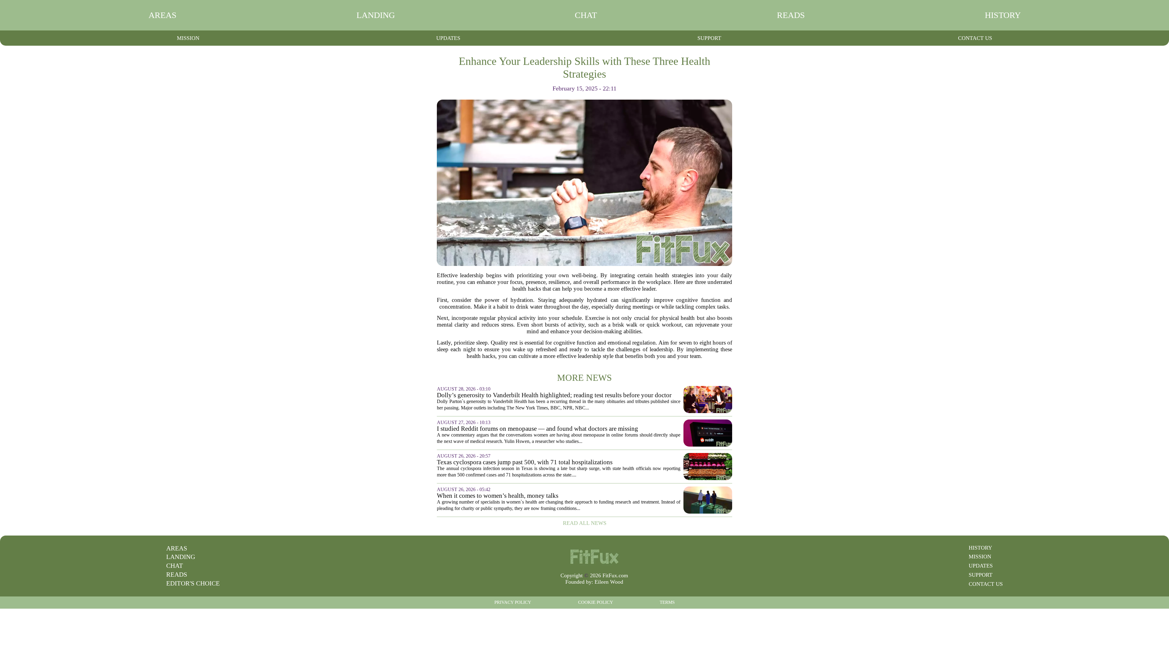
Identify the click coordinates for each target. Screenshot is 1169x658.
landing (375, 15)
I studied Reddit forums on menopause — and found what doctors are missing (537, 429)
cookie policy (595, 602)
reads (791, 15)
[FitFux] (594, 556)
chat (586, 15)
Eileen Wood (609, 582)
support (709, 38)
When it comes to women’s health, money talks (497, 496)
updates (448, 38)
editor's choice (193, 583)
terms (667, 602)
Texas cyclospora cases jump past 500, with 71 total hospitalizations (525, 462)
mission (188, 38)
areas (163, 15)
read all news (584, 523)
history (1003, 15)
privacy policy (512, 602)
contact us (975, 38)
